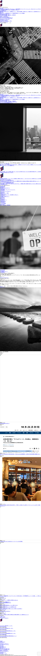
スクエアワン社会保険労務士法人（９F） (8, 630)
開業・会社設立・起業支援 (10, 101)
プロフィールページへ (4, 277)
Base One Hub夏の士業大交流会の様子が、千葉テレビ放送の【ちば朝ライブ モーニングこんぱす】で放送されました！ (20, 505)
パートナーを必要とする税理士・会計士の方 (4, 16)
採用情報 (4, 20)
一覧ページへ (2, 616)
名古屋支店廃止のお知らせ (5, 611)
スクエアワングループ (6, 18)
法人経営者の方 (3, 10)
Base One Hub (2, 17)
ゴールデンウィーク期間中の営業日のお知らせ (9, 600)
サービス (1, 645)
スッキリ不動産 (22, 13)
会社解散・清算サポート (23, 11)
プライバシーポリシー (4, 643)
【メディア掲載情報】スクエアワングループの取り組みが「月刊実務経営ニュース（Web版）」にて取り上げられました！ (20, 596)
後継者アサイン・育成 (14, 11)
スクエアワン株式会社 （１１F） (6, 625)
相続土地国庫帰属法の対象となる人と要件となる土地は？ (11, 608)
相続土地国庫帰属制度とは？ (5, 602)
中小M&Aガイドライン (4, 644)
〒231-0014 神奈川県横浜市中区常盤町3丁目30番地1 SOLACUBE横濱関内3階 (7, 639)
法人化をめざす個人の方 (4, 14)
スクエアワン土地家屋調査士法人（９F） (8, 633)
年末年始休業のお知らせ (4, 423)
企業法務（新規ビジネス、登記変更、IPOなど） (10, 9)
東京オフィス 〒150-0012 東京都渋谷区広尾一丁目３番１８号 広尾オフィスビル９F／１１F (7, 623)
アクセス (1, 642)
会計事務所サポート (9, 17)
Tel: (3, 626)
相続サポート (31, 11)
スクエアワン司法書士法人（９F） (6, 628)
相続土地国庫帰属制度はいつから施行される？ (9, 605)
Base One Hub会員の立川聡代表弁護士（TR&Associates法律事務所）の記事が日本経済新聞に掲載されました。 (20, 454)
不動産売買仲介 (15, 13)
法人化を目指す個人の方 (4, 648)
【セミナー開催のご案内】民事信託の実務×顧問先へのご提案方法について (14, 614)
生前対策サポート (37, 11)
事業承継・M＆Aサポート (5, 11)
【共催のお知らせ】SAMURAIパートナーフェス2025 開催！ (11, 541)
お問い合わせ (4, 21)
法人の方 (1, 8)
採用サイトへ (2, 286)
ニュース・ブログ (3, 653)
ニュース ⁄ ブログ (6, 20)
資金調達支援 (2, 95)
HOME (1, 641)
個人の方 (1, 12)
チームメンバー (4, 19)
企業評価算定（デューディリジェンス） (23, 95)
